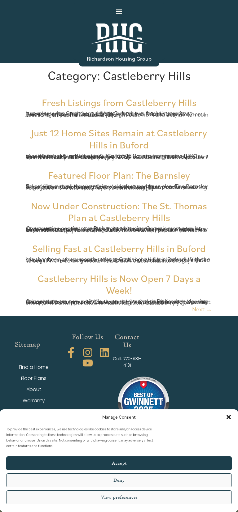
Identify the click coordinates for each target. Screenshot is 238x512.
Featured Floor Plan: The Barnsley (119, 175)
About (33, 389)
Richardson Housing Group (119, 58)
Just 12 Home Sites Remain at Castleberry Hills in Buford (119, 138)
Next (202, 309)
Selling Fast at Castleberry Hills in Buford (119, 248)
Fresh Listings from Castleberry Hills (119, 102)
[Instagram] (87, 352)
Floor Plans (33, 378)
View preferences (119, 497)
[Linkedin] (104, 352)
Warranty (34, 400)
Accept (119, 463)
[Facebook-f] (71, 352)
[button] (229, 417)
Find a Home (34, 367)
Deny (119, 480)
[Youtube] (87, 363)
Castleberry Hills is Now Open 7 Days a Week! (119, 284)
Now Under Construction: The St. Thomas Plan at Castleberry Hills (119, 211)
